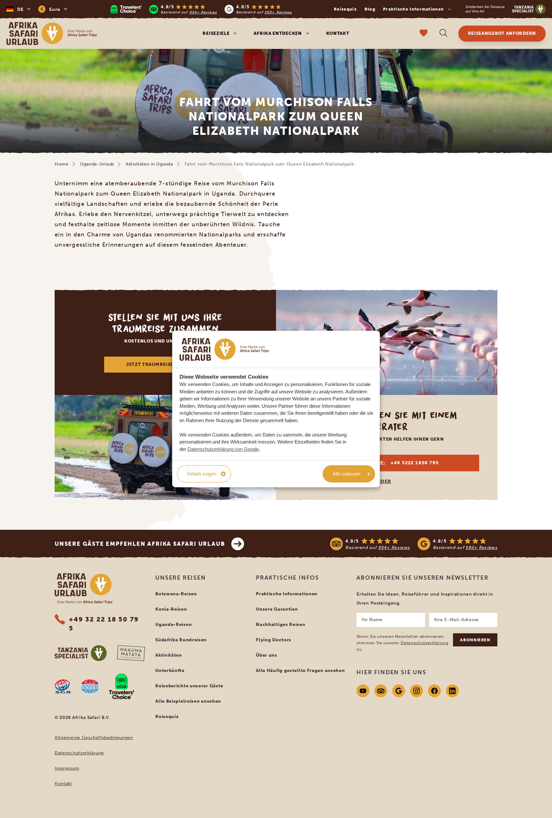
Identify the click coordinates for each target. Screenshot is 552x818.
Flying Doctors (273, 640)
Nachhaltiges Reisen (280, 624)
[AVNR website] (90, 686)
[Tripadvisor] (380, 690)
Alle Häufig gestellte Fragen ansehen (300, 670)
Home (62, 164)
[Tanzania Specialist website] (81, 653)
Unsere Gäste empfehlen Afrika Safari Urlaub (140, 543)
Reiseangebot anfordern (502, 33)
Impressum (67, 768)
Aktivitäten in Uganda (149, 164)
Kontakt (337, 33)
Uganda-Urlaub (97, 164)
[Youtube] (362, 690)
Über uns (266, 655)
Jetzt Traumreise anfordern (165, 364)
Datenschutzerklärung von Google (223, 449)
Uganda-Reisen (173, 624)
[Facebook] (434, 690)
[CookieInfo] (224, 349)
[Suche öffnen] (443, 33)
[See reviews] (413, 543)
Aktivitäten (168, 655)
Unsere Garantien (277, 609)
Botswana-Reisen (176, 594)
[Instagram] (416, 690)
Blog (369, 9)
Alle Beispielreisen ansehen (188, 701)
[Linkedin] (452, 690)
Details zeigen (201, 473)
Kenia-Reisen (171, 609)
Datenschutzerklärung (79, 753)
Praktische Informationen (287, 594)
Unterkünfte (170, 670)
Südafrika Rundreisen (181, 640)
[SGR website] (63, 686)
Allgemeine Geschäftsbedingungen (94, 737)
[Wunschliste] (423, 33)
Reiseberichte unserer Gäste (189, 686)
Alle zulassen (346, 473)
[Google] (398, 690)
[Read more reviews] (201, 9)
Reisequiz (345, 9)
